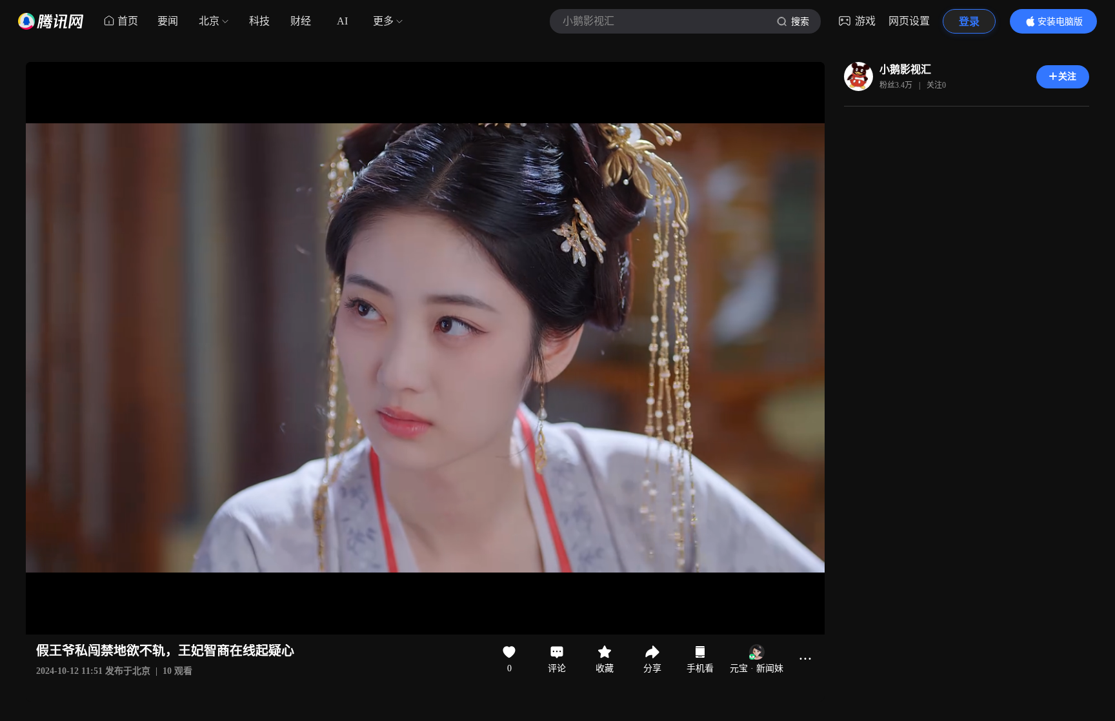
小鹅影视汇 (905, 69)
